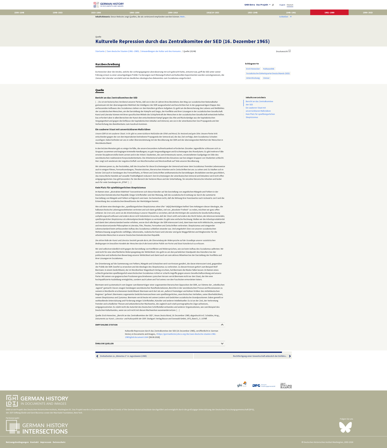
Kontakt (34, 442)
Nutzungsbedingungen (17, 442)
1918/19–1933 (213, 12)
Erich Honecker (253, 68)
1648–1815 (57, 12)
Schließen (285, 16)
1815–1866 (96, 12)
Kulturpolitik (268, 68)
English (282, 5)
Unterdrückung (253, 78)
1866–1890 (134, 12)
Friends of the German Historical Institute (133, 409)
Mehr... (183, 16)
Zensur (266, 78)
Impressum (45, 442)
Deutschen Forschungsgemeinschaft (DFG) (235, 409)
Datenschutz (59, 442)
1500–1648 (19, 12)
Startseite (100, 51)
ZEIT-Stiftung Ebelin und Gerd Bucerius (27, 412)
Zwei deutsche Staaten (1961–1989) (123, 51)
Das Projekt (262, 4)
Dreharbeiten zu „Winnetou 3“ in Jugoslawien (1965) (123, 356)
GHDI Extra (249, 4)
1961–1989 (329, 12)
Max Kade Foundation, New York (68, 412)
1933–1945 (252, 12)
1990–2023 (368, 12)
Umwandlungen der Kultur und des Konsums (161, 51)
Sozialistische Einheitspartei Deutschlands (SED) (268, 73)
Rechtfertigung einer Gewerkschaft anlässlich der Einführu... (260, 356)
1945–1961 (291, 12)
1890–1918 (173, 12)
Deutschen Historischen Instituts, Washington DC (49, 409)
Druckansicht (282, 51)
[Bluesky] (345, 427)
